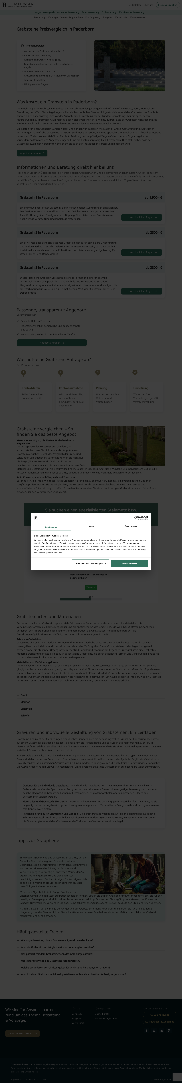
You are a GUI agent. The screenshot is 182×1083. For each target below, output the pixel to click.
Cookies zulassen (129, 563)
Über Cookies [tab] (131, 526)
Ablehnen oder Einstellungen (89, 563)
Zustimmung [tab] (51, 527)
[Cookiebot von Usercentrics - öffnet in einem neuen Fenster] (136, 518)
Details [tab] (91, 526)
